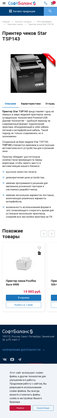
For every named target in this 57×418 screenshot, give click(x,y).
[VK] (4, 359)
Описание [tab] (10, 103)
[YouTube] (12, 359)
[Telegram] (19, 359)
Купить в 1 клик (23, 304)
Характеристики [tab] (31, 103)
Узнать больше (43, 408)
